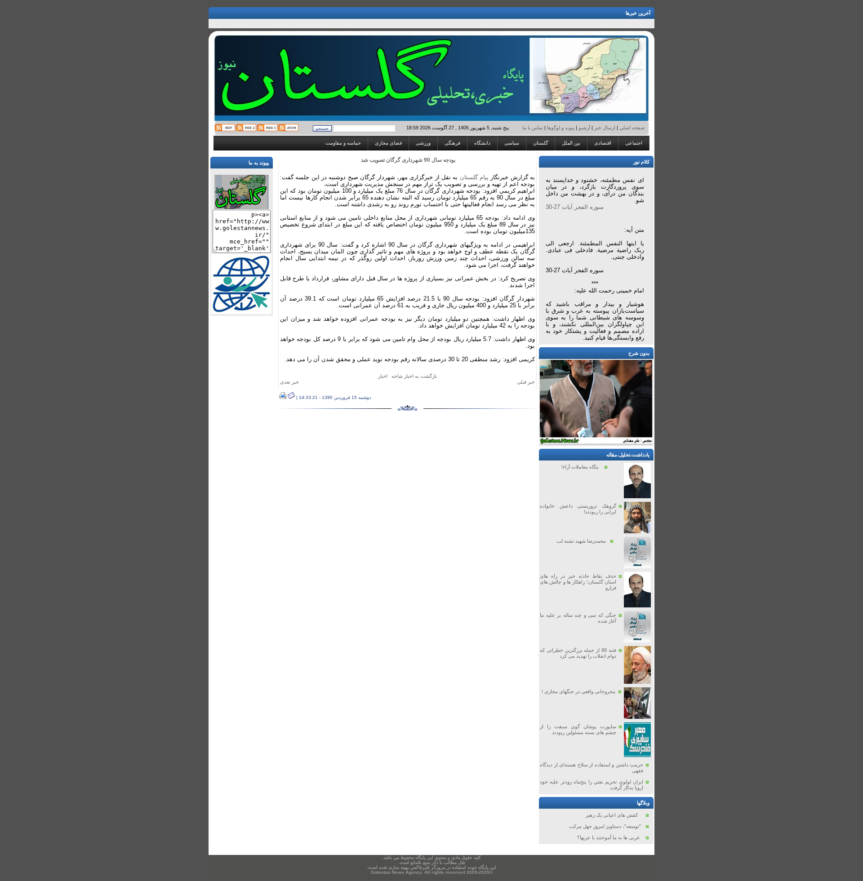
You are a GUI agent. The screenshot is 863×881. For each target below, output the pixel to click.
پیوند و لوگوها (561, 127)
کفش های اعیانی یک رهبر (612, 815)
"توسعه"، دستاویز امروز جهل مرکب (605, 826)
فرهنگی (452, 143)
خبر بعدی (289, 382)
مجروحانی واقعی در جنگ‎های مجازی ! (578, 691)
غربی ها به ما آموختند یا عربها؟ (608, 837)
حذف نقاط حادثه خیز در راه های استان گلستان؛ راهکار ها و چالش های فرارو (578, 581)
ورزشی (423, 143)
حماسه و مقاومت (343, 143)
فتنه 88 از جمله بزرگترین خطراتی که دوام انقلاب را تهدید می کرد (578, 653)
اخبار (382, 376)
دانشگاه (482, 143)
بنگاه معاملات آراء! (580, 466)
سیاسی (511, 143)
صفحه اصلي (631, 127)
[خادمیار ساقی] (596, 442)
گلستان (540, 143)
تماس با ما (533, 127)
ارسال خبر (605, 127)
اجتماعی (633, 143)
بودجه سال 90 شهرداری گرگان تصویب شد (408, 160)
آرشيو (584, 127)
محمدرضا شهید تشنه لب (581, 541)
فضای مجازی (388, 143)
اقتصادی (602, 143)
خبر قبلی (526, 382)
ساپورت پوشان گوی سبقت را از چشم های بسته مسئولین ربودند (578, 729)
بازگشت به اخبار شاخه (414, 376)
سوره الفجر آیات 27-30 (575, 207)
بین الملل (571, 143)
